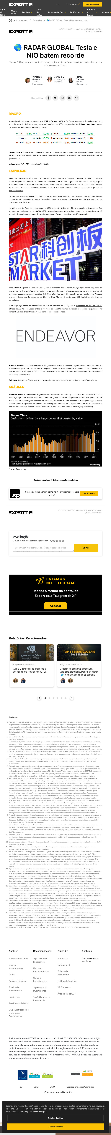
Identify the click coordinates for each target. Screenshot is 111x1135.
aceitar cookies (55, 1126)
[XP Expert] (21, 4)
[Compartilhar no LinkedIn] (69, 98)
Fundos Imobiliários (18, 958)
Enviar (86, 547)
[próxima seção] (72, 698)
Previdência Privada (19, 1003)
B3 (20, 1086)
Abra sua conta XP (92, 4)
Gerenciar (22, 1111)
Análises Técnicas (17, 981)
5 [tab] (61, 698)
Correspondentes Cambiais (80, 1086)
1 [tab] (45, 698)
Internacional (22, 20)
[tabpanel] (32, 665)
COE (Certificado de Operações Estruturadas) (19, 1013)
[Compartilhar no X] (55, 98)
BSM (36, 1086)
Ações (12, 974)
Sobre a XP (63, 958)
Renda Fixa (14, 997)
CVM (52, 1086)
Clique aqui (89, 493)
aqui (85, 214)
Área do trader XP (66, 993)
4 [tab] (57, 698)
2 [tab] (49, 698)
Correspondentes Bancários (58, 1092)
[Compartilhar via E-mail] (76, 98)
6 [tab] (65, 698)
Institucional (64, 965)
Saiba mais (38, 1111)
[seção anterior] (39, 698)
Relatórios (37, 20)
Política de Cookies (67, 981)
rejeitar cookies (55, 1118)
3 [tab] (53, 698)
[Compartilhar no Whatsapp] (62, 98)
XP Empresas (64, 987)
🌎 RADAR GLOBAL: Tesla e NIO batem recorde (66, 20)
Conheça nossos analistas (90, 960)
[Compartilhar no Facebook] (48, 98)
